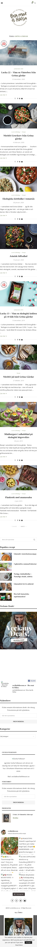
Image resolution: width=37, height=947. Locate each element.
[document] (18, 931)
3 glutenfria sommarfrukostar (25, 564)
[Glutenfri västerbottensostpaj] (6, 557)
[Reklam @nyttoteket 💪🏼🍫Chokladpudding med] (27, 882)
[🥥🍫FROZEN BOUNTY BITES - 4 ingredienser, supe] (9, 882)
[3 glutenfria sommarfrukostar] (6, 567)
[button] (18, 916)
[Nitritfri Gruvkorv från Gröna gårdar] (18, 115)
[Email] (24, 900)
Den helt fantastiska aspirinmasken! (21, 595)
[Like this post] (15, 98)
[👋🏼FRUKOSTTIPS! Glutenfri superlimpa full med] (27, 846)
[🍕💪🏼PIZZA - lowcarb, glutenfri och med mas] (9, 846)
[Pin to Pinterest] (19, 98)
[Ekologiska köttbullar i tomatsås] (18, 179)
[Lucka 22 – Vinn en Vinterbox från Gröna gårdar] (18, 52)
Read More (19, 945)
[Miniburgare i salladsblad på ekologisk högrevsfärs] (18, 414)
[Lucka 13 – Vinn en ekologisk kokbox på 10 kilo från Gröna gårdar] (18, 293)
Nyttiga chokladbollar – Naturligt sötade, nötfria (23, 575)
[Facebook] (12, 900)
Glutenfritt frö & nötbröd (23, 584)
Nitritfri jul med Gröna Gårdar (18, 377)
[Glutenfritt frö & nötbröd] (6, 587)
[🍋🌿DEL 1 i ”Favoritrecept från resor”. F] (9, 864)
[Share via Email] (22, 98)
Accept (28, 942)
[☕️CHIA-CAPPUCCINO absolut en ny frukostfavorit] (27, 864)
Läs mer (2, 95)
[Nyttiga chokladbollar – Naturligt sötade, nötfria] (6, 577)
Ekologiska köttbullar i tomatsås (19, 199)
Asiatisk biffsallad (18, 256)
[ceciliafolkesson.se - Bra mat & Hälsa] (5, 684)
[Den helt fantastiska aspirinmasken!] (6, 597)
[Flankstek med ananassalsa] (18, 477)
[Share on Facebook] (17, 98)
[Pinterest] (20, 900)
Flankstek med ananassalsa (18, 497)
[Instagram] (16, 900)
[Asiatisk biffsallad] (18, 236)
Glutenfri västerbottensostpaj (25, 554)
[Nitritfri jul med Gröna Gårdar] (18, 357)
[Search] (35, 3)
